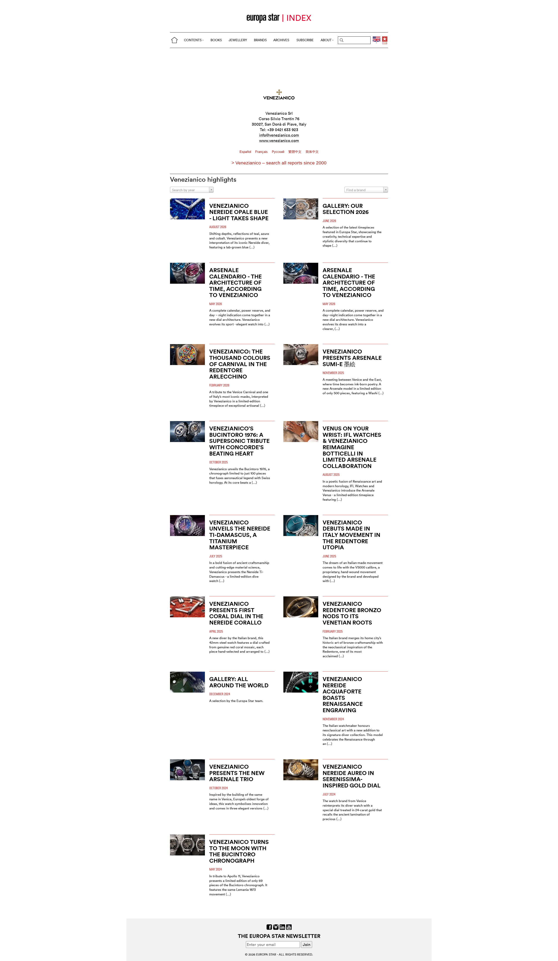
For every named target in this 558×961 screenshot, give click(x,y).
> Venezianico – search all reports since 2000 (279, 162)
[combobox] (192, 190)
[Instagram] (276, 926)
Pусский (278, 152)
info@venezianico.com (279, 135)
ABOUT (326, 40)
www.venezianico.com (279, 140)
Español (246, 152)
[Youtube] (289, 926)
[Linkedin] (282, 926)
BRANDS (260, 40)
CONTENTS (193, 40)
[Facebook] (269, 926)
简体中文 (312, 152)
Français (262, 152)
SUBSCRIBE (305, 40)
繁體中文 (295, 152)
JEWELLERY (238, 40)
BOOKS (216, 40)
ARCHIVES (281, 40)
